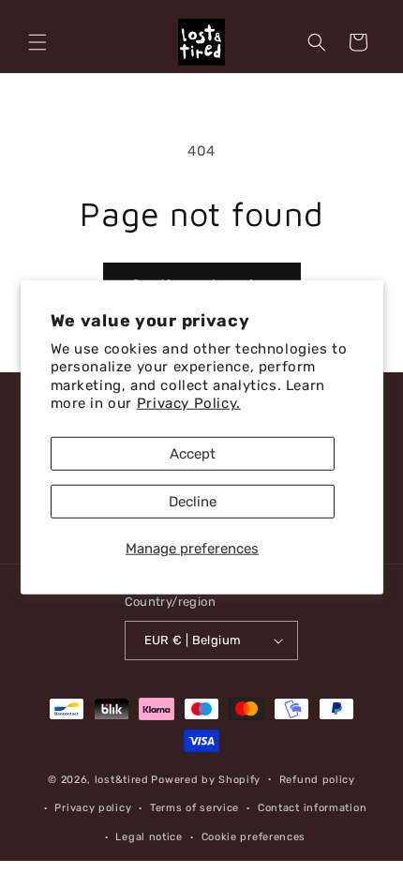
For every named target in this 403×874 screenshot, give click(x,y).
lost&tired (122, 779)
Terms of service (194, 808)
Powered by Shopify (206, 779)
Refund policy (317, 780)
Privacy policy (92, 808)
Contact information (312, 808)
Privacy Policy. (189, 403)
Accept (193, 453)
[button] (37, 42)
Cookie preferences (254, 837)
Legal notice (148, 837)
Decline (192, 500)
